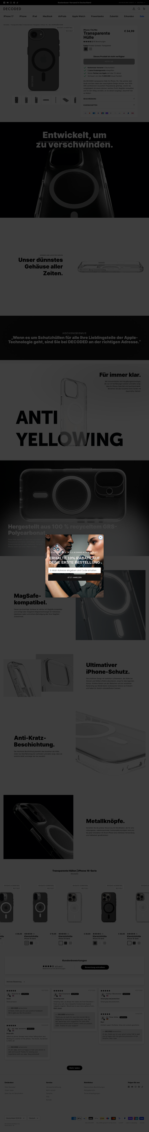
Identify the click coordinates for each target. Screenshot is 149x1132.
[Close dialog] (101, 537)
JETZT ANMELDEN (74, 577)
